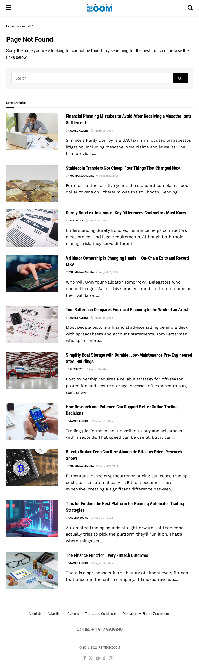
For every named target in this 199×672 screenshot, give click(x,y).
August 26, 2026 (109, 272)
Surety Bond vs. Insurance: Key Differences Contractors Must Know (126, 212)
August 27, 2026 (98, 220)
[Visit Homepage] (99, 8)
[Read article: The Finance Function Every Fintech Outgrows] (32, 570)
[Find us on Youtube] (98, 658)
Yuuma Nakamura (81, 175)
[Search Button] (190, 8)
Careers (73, 614)
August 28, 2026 (103, 130)
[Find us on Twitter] (91, 658)
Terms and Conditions (101, 614)
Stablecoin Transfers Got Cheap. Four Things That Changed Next (123, 168)
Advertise (54, 614)
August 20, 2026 (103, 563)
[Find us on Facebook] (84, 658)
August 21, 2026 (103, 421)
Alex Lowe (76, 220)
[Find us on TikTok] (104, 658)
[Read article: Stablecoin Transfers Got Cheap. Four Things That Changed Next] (32, 183)
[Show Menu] (8, 8)
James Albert (78, 130)
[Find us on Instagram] (111, 658)
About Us (35, 614)
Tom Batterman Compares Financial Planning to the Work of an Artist (127, 309)
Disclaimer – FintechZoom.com (146, 614)
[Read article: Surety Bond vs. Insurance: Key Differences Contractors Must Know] (32, 228)
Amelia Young (78, 517)
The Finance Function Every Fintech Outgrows (107, 555)
